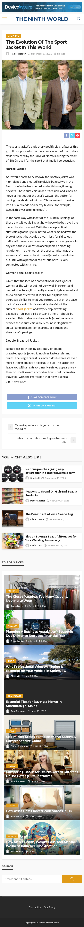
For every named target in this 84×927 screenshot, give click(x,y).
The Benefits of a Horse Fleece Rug (49, 514)
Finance (12, 626)
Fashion (12, 591)
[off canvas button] (4, 19)
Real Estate (14, 696)
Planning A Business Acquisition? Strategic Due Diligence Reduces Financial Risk (39, 634)
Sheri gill (34, 478)
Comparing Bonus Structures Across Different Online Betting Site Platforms (42, 774)
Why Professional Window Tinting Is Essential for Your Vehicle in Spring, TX (36, 669)
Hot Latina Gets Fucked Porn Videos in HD (39, 811)
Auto (11, 661)
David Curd (36, 545)
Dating (12, 805)
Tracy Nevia (17, 605)
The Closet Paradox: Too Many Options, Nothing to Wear (37, 599)
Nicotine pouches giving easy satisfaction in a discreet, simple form (50, 471)
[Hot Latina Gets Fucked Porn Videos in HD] (42, 802)
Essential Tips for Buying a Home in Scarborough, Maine (34, 704)
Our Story (49, 907)
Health (12, 836)
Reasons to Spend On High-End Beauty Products (51, 493)
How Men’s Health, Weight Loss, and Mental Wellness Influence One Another (40, 844)
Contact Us (35, 907)
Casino (12, 766)
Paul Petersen (18, 53)
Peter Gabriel (37, 500)
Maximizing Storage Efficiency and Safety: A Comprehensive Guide (41, 739)
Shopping (13, 35)
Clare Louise (37, 519)
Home (11, 731)
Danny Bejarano (19, 746)
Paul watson (17, 816)
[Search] (78, 19)
